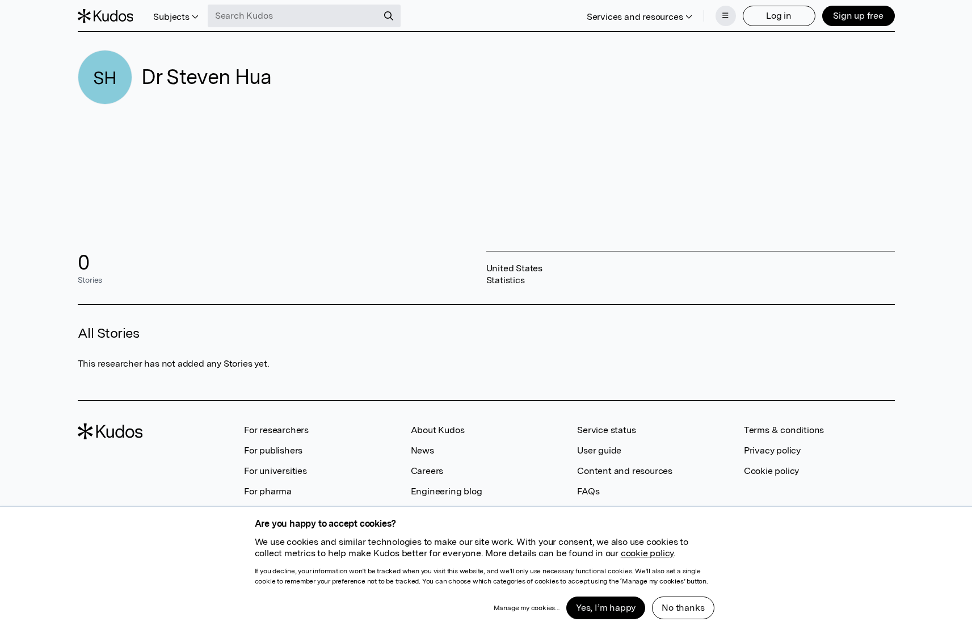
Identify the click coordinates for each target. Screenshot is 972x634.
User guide (599, 450)
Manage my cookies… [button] (526, 608)
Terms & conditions (784, 430)
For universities (275, 470)
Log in (779, 15)
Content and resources (624, 470)
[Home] (105, 16)
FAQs (588, 491)
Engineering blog (446, 491)
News (422, 450)
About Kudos (438, 430)
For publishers (273, 450)
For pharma (268, 491)
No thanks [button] (683, 607)
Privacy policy (772, 450)
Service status (606, 430)
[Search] (388, 16)
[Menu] (726, 16)
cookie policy (647, 553)
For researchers (276, 430)
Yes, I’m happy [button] (606, 607)
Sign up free (858, 15)
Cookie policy (771, 470)
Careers (427, 470)
